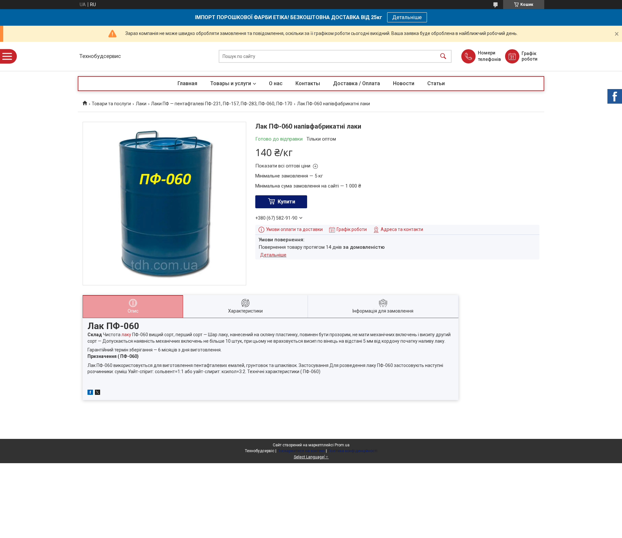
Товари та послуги (111, 103)
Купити (286, 202)
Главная (187, 83)
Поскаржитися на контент (301, 451)
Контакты (307, 83)
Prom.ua (342, 445)
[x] (97, 393)
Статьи (436, 83)
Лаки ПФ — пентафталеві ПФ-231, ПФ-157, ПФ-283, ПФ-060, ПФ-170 (221, 103)
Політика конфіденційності (352, 451)
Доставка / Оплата (356, 83)
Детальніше (407, 17)
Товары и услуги (230, 83)
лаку (126, 334)
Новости (403, 83)
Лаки (141, 103)
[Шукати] (443, 57)
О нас (275, 83)
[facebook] (90, 393)
